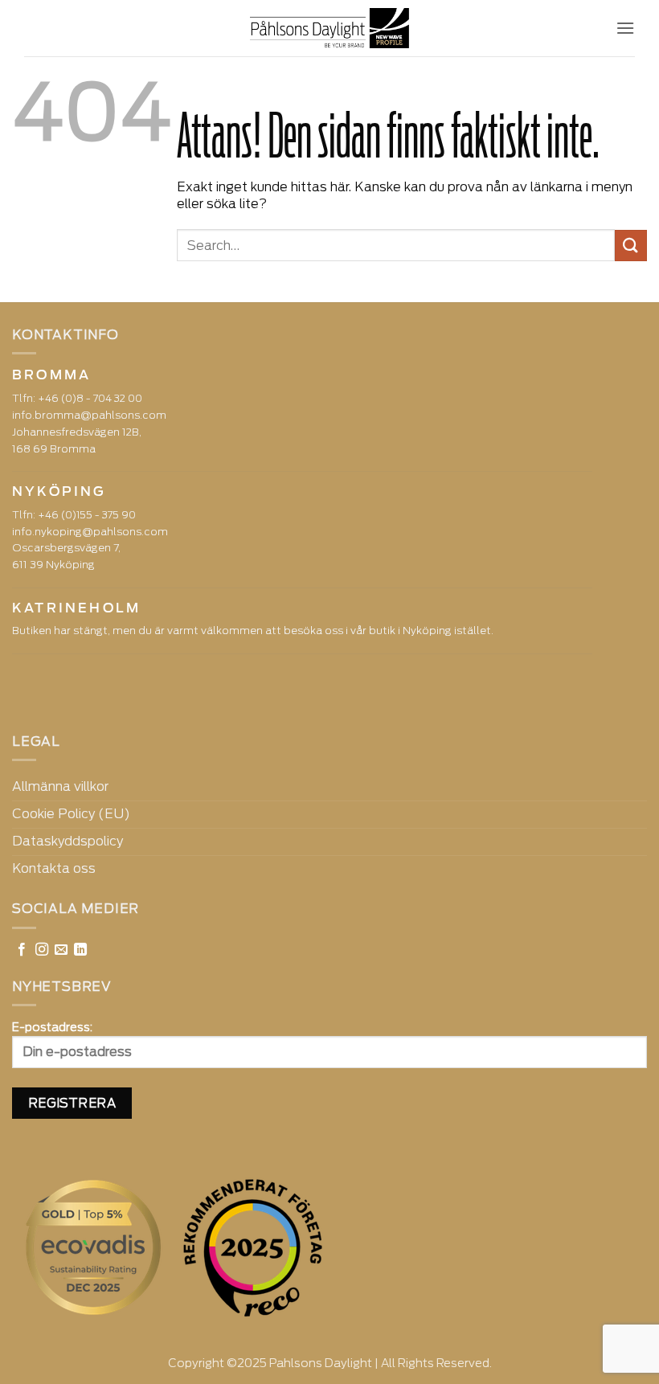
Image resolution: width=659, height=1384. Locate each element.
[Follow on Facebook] (21, 950)
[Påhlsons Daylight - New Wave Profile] (330, 27)
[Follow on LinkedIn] (80, 950)
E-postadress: (52, 1027)
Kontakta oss (54, 868)
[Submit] (631, 245)
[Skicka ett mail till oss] (61, 950)
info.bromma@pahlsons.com (89, 415)
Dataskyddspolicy (67, 841)
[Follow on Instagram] (41, 950)
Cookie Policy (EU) (71, 813)
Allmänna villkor (60, 786)
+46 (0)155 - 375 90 (87, 515)
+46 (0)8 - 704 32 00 (90, 398)
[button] (625, 27)
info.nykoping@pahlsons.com (90, 532)
